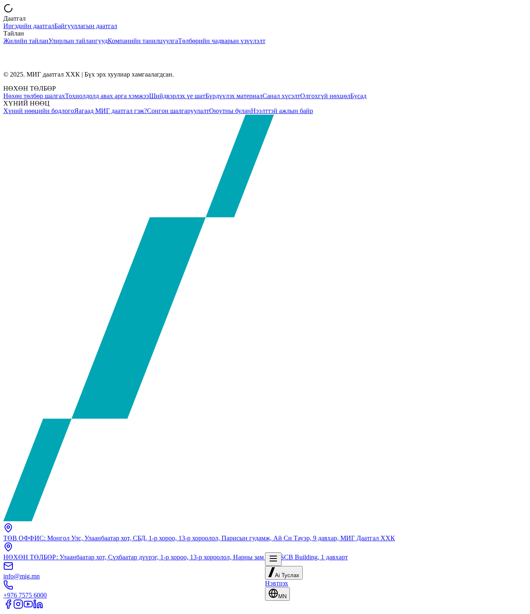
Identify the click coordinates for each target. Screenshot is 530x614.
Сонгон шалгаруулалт (178, 110)
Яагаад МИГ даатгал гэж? (110, 110)
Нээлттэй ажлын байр (282, 110)
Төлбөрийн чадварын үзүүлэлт (221, 40)
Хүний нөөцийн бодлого (38, 110)
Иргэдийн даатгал (28, 25)
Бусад (358, 95)
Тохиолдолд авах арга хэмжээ (107, 95)
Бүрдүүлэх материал (234, 95)
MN (282, 596)
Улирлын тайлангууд (78, 40)
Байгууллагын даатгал (85, 25)
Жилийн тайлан (25, 40)
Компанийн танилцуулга (143, 40)
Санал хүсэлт (281, 95)
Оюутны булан (230, 110)
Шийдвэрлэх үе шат (177, 95)
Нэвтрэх (276, 583)
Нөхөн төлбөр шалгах (34, 95)
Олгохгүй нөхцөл (325, 95)
